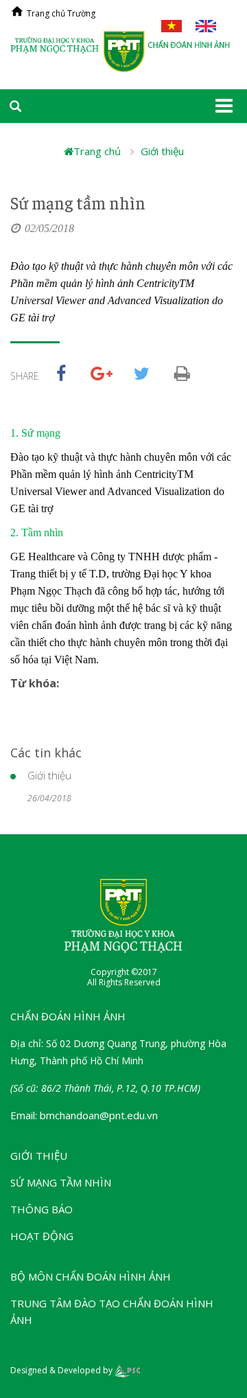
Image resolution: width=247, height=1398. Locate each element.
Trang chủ (97, 151)
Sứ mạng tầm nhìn (60, 1182)
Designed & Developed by (62, 1370)
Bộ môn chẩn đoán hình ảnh (90, 1276)
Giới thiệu (162, 151)
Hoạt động (41, 1236)
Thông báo (41, 1209)
